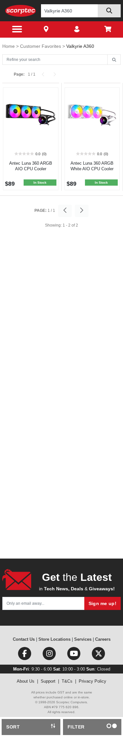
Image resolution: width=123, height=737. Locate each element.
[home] (20, 10)
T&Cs (67, 681)
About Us (25, 681)
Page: (19, 74)
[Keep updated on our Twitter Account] (98, 655)
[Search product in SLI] (109, 10)
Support (48, 681)
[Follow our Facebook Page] (25, 655)
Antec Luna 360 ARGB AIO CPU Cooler (30, 166)
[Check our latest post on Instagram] (50, 655)
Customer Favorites (41, 46)
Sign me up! (102, 603)
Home (9, 46)
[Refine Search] (114, 60)
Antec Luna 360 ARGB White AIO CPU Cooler (92, 166)
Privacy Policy (92, 681)
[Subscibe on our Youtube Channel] (74, 655)
